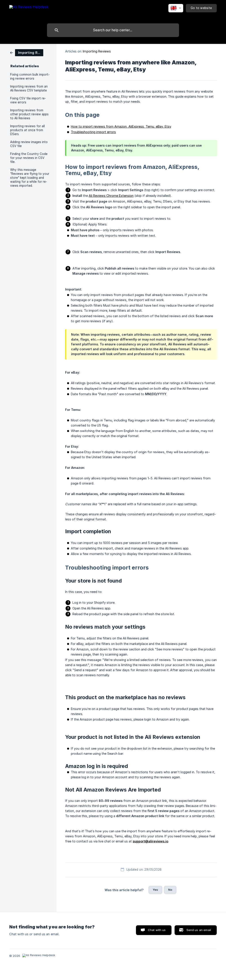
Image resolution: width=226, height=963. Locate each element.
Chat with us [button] (157, 930)
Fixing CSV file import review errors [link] (28, 100)
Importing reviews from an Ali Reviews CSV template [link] (29, 88)
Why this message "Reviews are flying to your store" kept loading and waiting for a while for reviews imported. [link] (29, 177)
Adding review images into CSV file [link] (29, 144)
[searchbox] (113, 30)
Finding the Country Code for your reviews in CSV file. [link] (28, 158)
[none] (28, 10)
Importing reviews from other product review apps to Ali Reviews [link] (29, 114)
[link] (26, 52)
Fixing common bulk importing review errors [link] (30, 76)
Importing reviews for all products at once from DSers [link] (27, 130)
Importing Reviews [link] (97, 51)
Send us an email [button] (198, 930)
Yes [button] (155, 889)
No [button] (170, 889)
